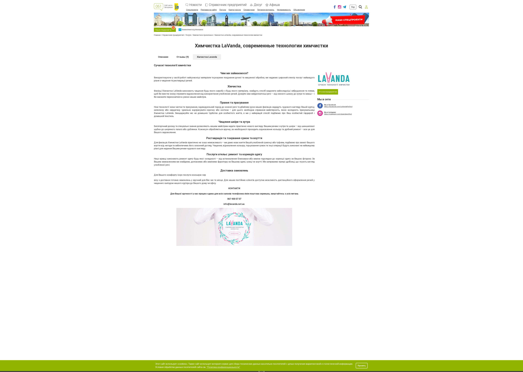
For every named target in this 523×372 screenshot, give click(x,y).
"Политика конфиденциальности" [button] (223, 367)
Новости (195, 5)
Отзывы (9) (183, 57)
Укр (353, 7)
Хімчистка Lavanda (207, 57)
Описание (163, 57)
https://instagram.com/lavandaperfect (338, 114)
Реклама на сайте (209, 10)
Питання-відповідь (265, 10)
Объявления (299, 10)
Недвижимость (284, 10)
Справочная (249, 10)
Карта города (235, 10)
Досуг (258, 5)
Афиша (274, 5)
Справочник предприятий (228, 5)
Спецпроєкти (192, 10)
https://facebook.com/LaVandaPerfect (338, 106)
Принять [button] (362, 366)
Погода (222, 10)
